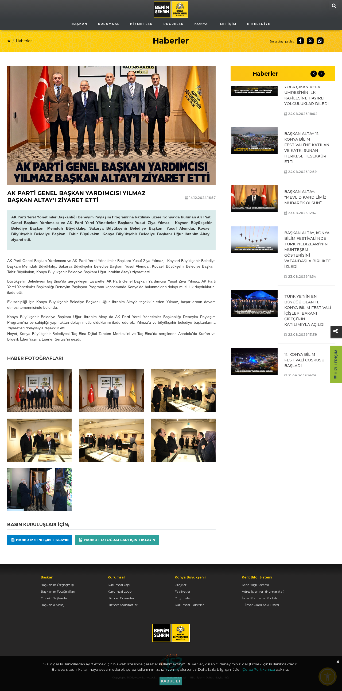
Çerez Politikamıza (258, 669)
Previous (313, 74)
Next (321, 74)
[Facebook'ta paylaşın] (300, 40)
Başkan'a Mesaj (52, 605)
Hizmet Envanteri (121, 598)
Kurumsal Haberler (189, 605)
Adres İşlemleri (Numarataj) (263, 591)
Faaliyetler (183, 591)
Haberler (24, 40)
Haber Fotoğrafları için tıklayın (119, 540)
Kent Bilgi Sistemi (255, 585)
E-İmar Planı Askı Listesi (260, 605)
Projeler (180, 585)
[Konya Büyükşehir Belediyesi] (171, 9)
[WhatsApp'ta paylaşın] (320, 40)
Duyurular (183, 598)
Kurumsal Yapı (119, 585)
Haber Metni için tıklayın (42, 540)
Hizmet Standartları (123, 605)
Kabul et (171, 681)
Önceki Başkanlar (54, 598)
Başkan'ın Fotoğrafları (58, 591)
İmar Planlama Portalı (259, 598)
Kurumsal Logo (119, 591)
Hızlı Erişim (335, 363)
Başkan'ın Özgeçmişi (57, 585)
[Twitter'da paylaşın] (310, 40)
